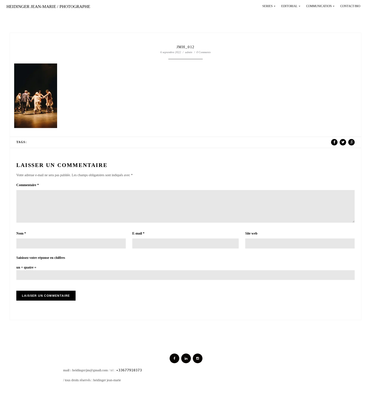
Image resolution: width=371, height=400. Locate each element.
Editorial (291, 7)
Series (269, 7)
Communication (321, 7)
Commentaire (27, 185)
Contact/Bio (350, 6)
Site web (251, 233)
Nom (21, 233)
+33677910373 (129, 370)
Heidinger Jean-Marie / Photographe (48, 6)
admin (188, 52)
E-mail (138, 233)
